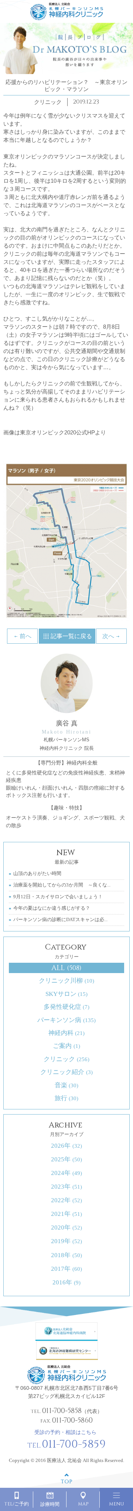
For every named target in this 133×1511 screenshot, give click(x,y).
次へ (108, 636)
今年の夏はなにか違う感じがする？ (51, 908)
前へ (25, 636)
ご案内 (66, 1045)
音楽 (67, 1085)
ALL (66, 968)
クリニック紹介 (66, 1071)
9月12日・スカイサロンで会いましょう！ (58, 896)
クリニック (66, 1059)
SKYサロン (66, 993)
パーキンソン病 (66, 1020)
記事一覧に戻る (71, 636)
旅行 (67, 1098)
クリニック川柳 (66, 980)
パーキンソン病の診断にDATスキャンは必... (60, 919)
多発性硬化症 (67, 1006)
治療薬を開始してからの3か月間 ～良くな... (61, 885)
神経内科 (66, 1032)
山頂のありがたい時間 (37, 873)
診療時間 (49, 1504)
